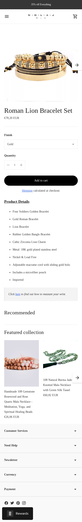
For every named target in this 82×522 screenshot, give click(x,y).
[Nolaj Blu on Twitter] (12, 503)
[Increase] (21, 165)
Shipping (27, 190)
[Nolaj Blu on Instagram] (24, 503)
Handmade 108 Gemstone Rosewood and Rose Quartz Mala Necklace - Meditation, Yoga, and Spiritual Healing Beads (19, 401)
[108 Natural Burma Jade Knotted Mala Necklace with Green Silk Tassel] (60, 357)
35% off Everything (41, 4)
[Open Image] (41, 65)
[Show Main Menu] (6, 16)
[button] (77, 65)
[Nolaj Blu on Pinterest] (18, 503)
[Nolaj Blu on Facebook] (6, 503)
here (17, 294)
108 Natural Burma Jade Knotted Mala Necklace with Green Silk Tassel (57, 385)
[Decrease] (8, 165)
